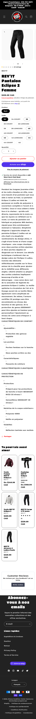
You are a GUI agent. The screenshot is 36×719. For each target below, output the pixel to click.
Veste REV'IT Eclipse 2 (9, 510)
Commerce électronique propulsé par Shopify (19, 701)
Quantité (5, 147)
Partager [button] (8, 436)
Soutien (7, 641)
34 (5, 119)
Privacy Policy (10, 650)
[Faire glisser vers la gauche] (13, 64)
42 (5, 138)
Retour (7, 646)
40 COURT (9, 133)
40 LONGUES (25, 133)
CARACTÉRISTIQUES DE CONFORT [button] (17, 321)
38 (6, 129)
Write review (18, 585)
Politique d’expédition (13, 713)
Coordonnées (28, 713)
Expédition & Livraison (13, 636)
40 (29, 128)
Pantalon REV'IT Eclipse (25, 474)
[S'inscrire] (29, 624)
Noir (6, 111)
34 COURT (17, 119)
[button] (4, 16)
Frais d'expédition (7, 98)
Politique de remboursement (22, 703)
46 (20, 143)
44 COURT (9, 143)
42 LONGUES (18, 138)
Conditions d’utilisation (19, 709)
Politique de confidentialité (19, 706)
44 (29, 138)
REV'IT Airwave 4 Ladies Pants (9, 548)
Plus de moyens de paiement (18, 169)
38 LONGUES (18, 129)
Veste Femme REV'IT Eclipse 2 (7, 474)
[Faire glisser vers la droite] (22, 64)
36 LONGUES (25, 124)
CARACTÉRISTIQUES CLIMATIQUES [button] (17, 368)
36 (27, 119)
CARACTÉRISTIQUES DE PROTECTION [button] (12, 375)
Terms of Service (11, 655)
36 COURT (9, 124)
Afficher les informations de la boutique (16, 183)
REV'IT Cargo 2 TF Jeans (26, 510)
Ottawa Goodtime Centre (17, 699)
